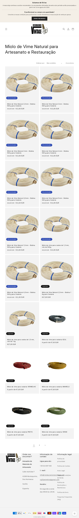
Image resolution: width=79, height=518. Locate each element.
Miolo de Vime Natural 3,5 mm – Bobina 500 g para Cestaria (21, 199)
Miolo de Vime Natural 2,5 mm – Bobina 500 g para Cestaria (21, 105)
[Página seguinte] (45, 445)
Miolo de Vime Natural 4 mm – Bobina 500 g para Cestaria (55, 152)
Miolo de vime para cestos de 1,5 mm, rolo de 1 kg (20, 340)
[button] (6, 29)
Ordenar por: (40, 63)
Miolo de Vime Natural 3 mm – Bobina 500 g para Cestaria (55, 105)
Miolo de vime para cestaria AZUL (54, 339)
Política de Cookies (63, 466)
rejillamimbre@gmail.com (49, 480)
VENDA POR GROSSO (39, 18)
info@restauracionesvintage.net (52, 475)
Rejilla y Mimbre (41, 517)
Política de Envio (62, 492)
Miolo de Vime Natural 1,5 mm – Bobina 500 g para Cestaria (21, 246)
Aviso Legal (61, 471)
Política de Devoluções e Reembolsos (61, 485)
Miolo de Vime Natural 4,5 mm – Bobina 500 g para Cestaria (21, 293)
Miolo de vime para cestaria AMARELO (56, 386)
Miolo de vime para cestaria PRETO (20, 432)
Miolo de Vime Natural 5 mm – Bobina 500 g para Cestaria (55, 199)
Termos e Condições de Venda (64, 476)
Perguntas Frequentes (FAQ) (64, 498)
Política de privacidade (61, 460)
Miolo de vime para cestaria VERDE (54, 432)
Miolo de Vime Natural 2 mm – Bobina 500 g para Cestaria (20, 152)
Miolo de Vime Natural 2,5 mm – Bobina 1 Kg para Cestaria (56, 293)
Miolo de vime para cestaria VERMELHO (21, 386)
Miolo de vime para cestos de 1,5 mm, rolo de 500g (55, 246)
